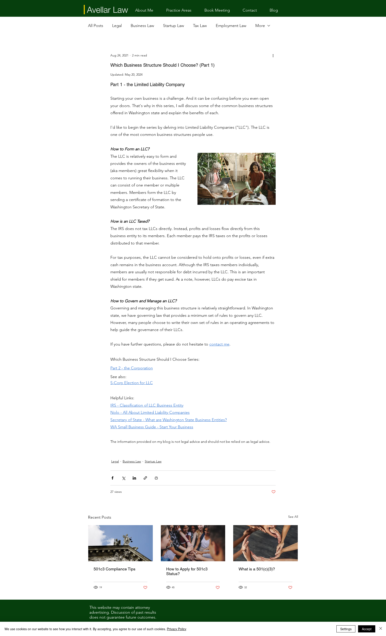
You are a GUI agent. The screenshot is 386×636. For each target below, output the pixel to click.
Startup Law (173, 25)
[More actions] (273, 55)
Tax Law (200, 25)
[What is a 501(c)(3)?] (265, 543)
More (260, 25)
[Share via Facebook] (112, 478)
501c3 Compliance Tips (114, 569)
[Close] (380, 628)
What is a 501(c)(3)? (257, 569)
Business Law (142, 25)
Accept (366, 629)
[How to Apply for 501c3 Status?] (193, 543)
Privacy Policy (176, 629)
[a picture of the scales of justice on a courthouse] (120, 543)
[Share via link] (145, 478)
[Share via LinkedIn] (134, 478)
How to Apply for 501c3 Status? (187, 571)
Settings (346, 629)
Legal (117, 25)
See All (293, 517)
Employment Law (231, 25)
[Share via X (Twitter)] (123, 478)
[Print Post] (156, 478)
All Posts (95, 25)
